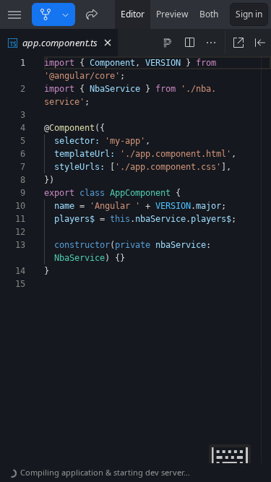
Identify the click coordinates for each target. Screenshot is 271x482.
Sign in (249, 14)
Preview (172, 14)
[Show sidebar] (14, 14)
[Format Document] (167, 42)
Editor (133, 14)
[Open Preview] (260, 42)
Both (208, 14)
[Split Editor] (189, 42)
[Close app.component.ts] (107, 42)
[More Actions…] (211, 42)
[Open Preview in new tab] (238, 42)
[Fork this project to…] (65, 14)
